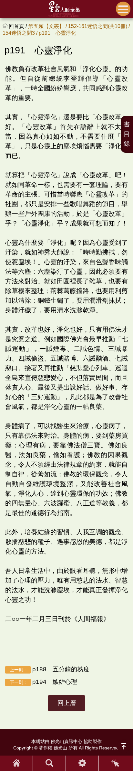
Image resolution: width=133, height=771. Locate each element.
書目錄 (127, 134)
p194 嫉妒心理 (43, 681)
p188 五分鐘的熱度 (49, 669)
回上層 (66, 703)
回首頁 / (18, 26)
